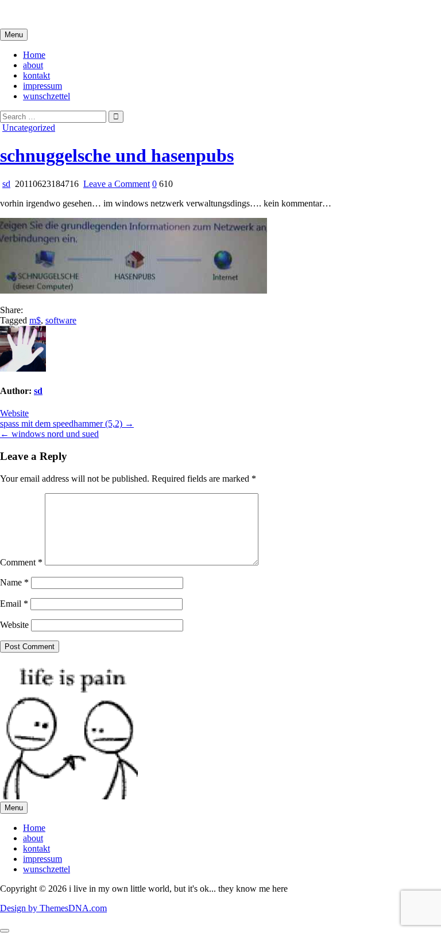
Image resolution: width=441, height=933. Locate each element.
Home (34, 55)
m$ (35, 320)
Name (14, 582)
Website (14, 413)
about (33, 65)
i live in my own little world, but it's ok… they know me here (110, 14)
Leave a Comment (116, 184)
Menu (14, 34)
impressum (42, 86)
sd (6, 184)
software (60, 320)
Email (14, 603)
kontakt (36, 75)
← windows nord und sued (49, 434)
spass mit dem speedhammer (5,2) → (67, 423)
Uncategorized (28, 127)
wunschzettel (46, 96)
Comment (21, 562)
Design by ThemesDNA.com (53, 908)
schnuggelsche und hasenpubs (117, 155)
